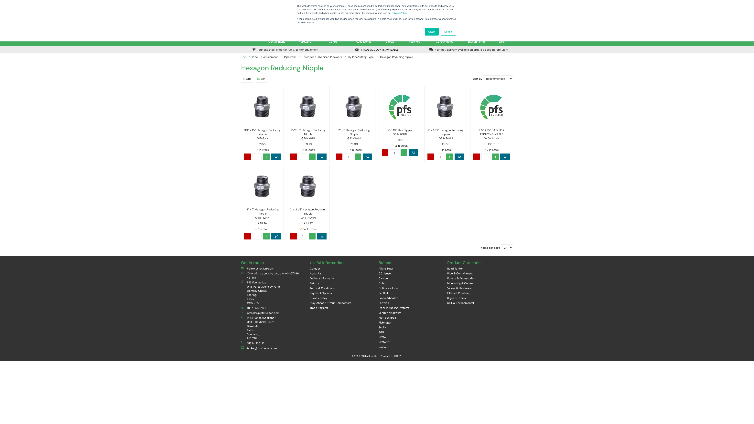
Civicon (383, 278)
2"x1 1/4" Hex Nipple (400, 132)
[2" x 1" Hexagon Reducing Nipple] (354, 107)
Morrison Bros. (387, 317)
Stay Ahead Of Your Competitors (330, 303)
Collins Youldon (388, 288)
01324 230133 (255, 343)
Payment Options (321, 293)
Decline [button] (448, 31)
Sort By (477, 78)
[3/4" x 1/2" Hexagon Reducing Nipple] (262, 107)
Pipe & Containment (265, 57)
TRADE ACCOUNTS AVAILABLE (379, 49)
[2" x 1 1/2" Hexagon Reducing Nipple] (445, 107)
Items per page (490, 247)
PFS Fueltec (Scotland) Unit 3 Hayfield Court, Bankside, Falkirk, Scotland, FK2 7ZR (261, 328)
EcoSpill (383, 293)
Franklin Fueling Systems (394, 308)
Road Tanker (455, 268)
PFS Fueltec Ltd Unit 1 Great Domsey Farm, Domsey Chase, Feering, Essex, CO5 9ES (263, 293)
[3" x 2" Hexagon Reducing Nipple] (262, 186)
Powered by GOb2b (391, 356)
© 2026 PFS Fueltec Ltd (365, 356)
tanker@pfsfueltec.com (262, 348)
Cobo (382, 283)
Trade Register (319, 308)
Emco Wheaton (388, 298)
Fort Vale (384, 303)
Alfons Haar (386, 268)
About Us (315, 273)
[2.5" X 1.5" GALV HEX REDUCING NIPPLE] (491, 107)
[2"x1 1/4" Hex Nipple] (399, 107)
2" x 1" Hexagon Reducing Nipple (354, 134)
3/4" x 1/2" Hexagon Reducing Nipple (262, 134)
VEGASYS (384, 342)
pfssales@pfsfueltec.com (263, 313)
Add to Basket (276, 157)
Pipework (290, 57)
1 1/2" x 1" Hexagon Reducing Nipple (308, 134)
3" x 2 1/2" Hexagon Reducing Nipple (308, 213)
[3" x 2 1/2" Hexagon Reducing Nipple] (308, 186)
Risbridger (385, 322)
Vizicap (383, 347)
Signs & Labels (456, 298)
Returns (314, 283)
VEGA (382, 337)
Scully (382, 327)
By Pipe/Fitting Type (361, 57)
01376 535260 (256, 308)
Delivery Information (322, 278)
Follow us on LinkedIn (260, 268)
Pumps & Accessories (461, 278)
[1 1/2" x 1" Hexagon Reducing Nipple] (308, 107)
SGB (381, 332)
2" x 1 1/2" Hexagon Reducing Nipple (445, 134)
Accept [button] (431, 31)
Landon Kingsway (390, 312)
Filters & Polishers (458, 293)
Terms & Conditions (322, 288)
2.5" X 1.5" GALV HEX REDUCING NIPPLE (491, 134)
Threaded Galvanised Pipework (322, 57)
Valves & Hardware (459, 288)
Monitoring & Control (460, 283)
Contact (315, 268)
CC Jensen (385, 273)
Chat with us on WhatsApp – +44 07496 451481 (273, 275)
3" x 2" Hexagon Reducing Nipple (262, 213)
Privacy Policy (399, 13)
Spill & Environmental (460, 303)
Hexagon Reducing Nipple (396, 57)
